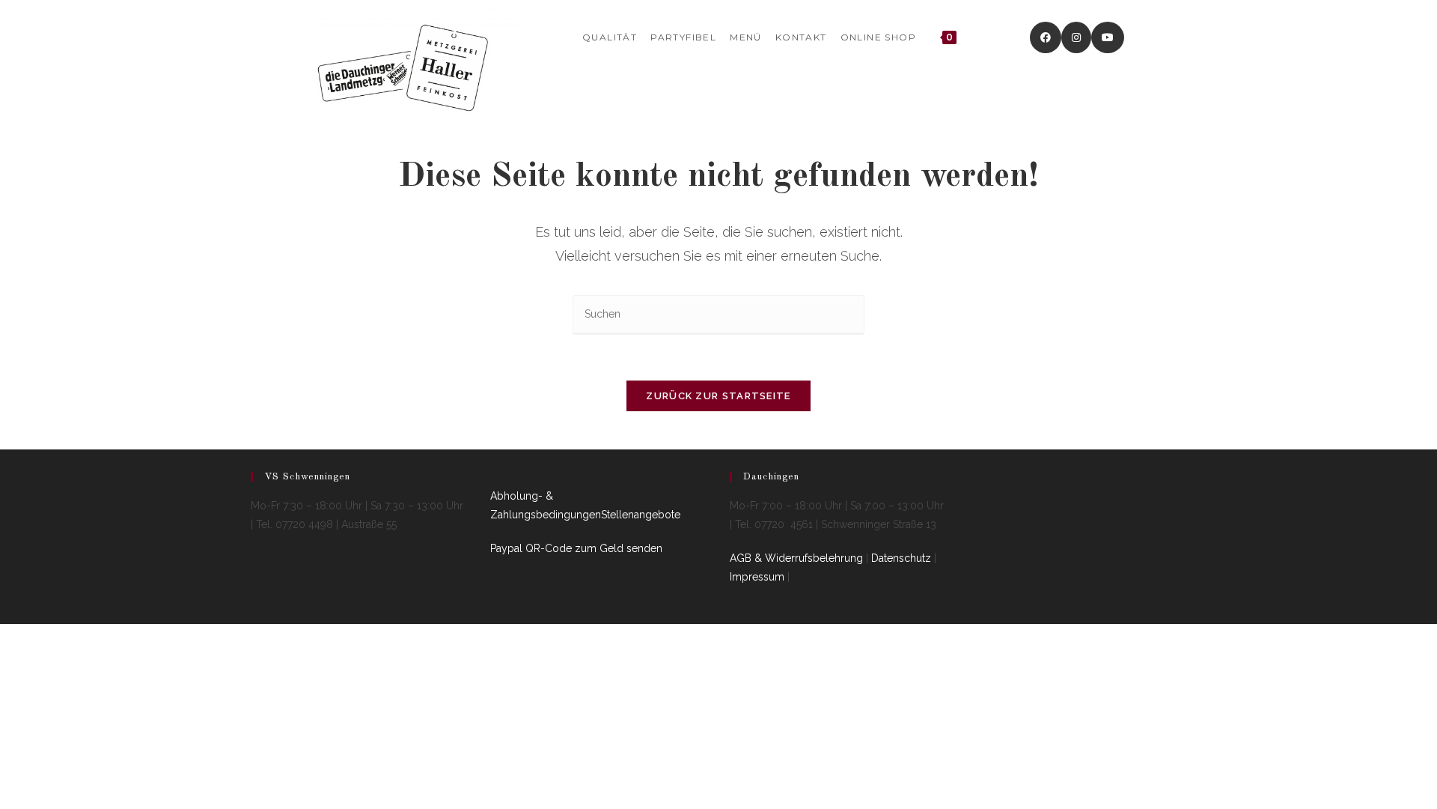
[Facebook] (1045, 37)
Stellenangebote (640, 515)
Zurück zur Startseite (718, 396)
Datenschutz (901, 558)
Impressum (757, 577)
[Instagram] (1076, 37)
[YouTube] (1107, 37)
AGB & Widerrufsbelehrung (796, 558)
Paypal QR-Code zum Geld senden (576, 548)
